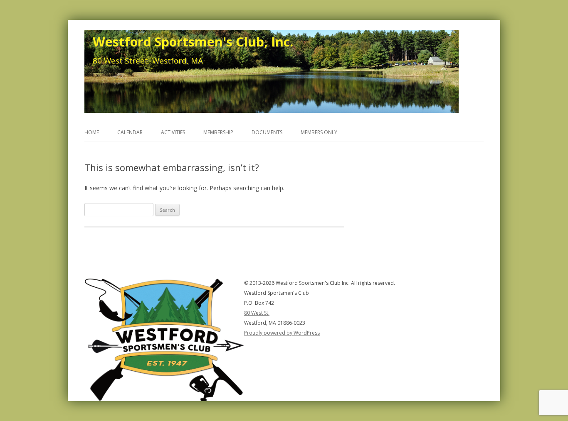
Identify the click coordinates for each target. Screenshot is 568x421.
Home (91, 132)
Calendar (130, 132)
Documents (267, 132)
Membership (218, 132)
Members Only (319, 132)
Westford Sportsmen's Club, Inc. (193, 41)
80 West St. (256, 312)
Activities (173, 132)
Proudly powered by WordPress (282, 332)
